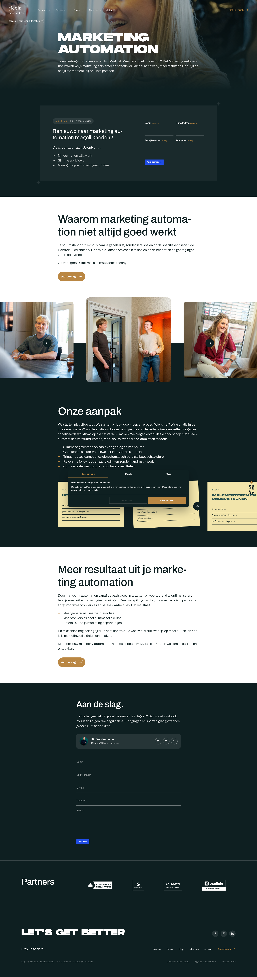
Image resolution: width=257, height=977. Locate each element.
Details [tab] (128, 474)
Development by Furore (178, 962)
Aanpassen (126, 500)
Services (42, 10)
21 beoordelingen (83, 121)
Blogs (181, 949)
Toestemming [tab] (88, 474)
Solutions (60, 10)
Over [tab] (168, 474)
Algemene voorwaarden (205, 962)
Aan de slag (68, 276)
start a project (252, 489)
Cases (77, 10)
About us (93, 10)
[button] (209, 343)
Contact (208, 949)
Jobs (110, 10)
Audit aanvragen (154, 162)
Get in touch (236, 10)
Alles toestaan (166, 500)
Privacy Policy (229, 962)
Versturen (83, 842)
